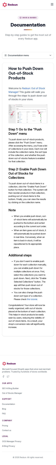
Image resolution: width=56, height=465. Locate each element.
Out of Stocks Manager (12, 393)
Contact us (6, 430)
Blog (4, 409)
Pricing (5, 425)
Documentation (8, 404)
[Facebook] (3, 376)
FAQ (4, 413)
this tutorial (32, 299)
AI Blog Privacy (8, 446)
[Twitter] (8, 376)
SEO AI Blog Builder (10, 388)
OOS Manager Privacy (11, 441)
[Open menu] (52, 4)
